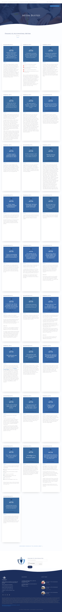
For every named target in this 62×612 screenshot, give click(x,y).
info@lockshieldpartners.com (7, 587)
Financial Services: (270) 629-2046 (7, 584)
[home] (5, 5)
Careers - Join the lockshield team (8, 590)
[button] (14, 6)
